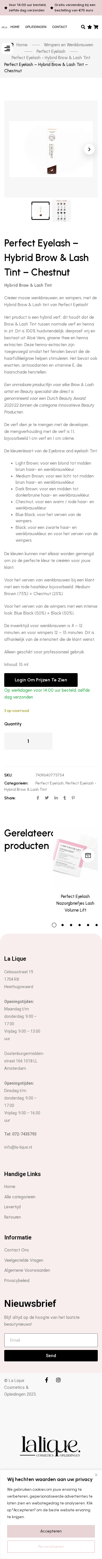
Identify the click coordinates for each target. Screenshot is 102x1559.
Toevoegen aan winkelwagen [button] (88, 855)
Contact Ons (16, 1250)
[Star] (89, 27)
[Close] (96, 1474)
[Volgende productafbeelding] (89, 149)
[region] (51, 1514)
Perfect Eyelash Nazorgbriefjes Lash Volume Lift (75, 903)
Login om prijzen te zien (41, 680)
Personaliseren (51, 1546)
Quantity (13, 724)
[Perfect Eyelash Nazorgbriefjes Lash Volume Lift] (75, 857)
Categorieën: (16, 783)
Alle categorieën (19, 1196)
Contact (59, 27)
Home (15, 27)
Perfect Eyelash (49, 783)
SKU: (8, 775)
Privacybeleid (16, 1280)
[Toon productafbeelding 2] (61, 211)
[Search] (83, 27)
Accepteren (51, 1531)
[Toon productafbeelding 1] (40, 211)
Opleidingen (35, 27)
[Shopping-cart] (96, 27)
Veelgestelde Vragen (23, 1260)
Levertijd (12, 1206)
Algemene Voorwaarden (27, 1270)
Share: (10, 798)
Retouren (12, 1217)
